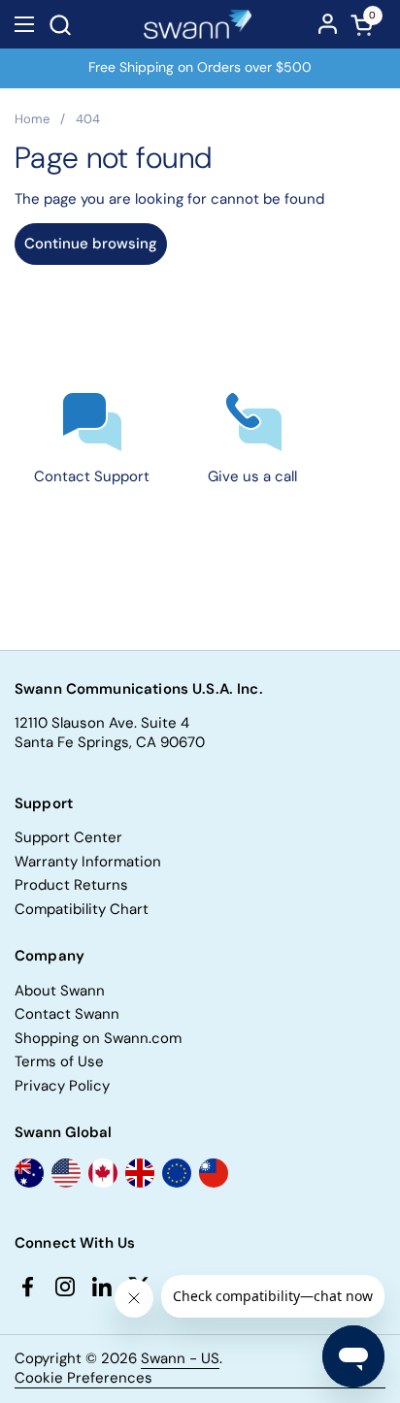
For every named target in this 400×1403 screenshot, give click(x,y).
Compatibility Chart (82, 909)
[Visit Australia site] (29, 1173)
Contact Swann (67, 1014)
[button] (60, 25)
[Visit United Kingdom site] (139, 1173)
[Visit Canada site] (102, 1173)
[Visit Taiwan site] (213, 1173)
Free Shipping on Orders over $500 (200, 67)
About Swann (60, 990)
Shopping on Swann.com (98, 1038)
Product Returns (71, 885)
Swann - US (180, 1358)
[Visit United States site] (66, 1173)
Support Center (68, 837)
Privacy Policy (62, 1085)
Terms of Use (59, 1061)
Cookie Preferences (83, 1378)
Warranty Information (88, 861)
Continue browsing (90, 243)
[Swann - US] (198, 24)
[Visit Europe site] (176, 1173)
